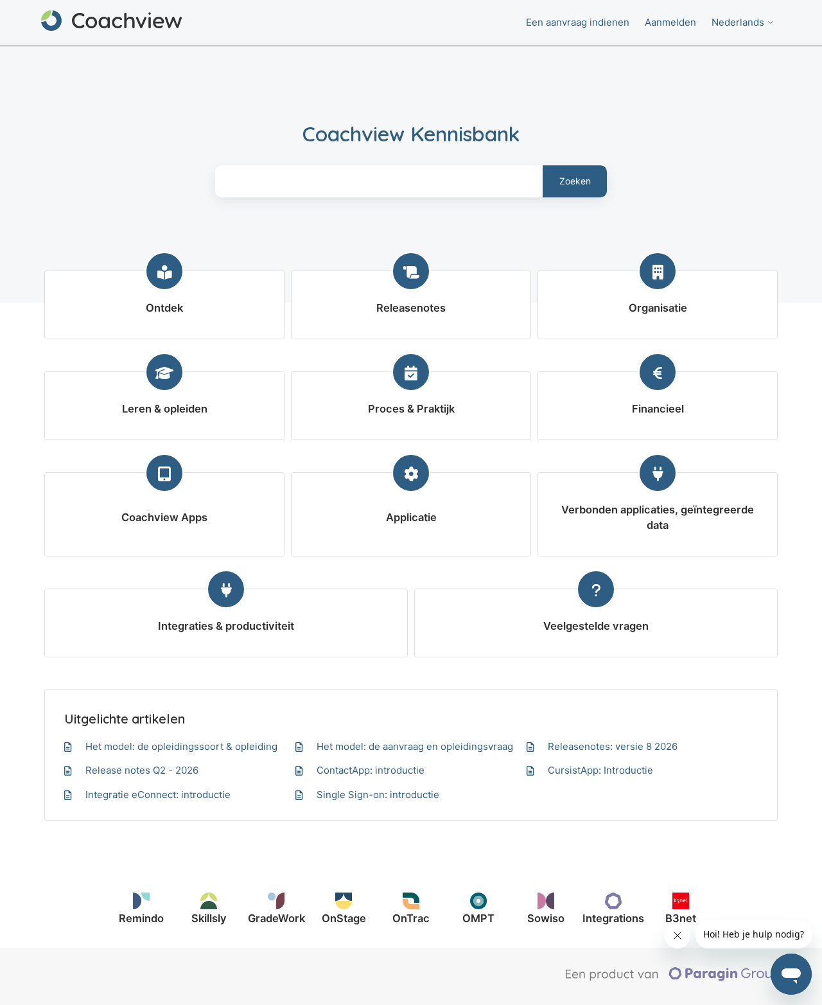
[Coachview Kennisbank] (111, 23)
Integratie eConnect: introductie (158, 794)
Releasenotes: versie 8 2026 (613, 746)
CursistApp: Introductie (600, 770)
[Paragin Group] (673, 978)
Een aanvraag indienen (577, 22)
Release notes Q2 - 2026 (141, 770)
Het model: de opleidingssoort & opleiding (181, 746)
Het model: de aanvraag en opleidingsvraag (415, 746)
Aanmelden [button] (670, 22)
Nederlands (739, 22)
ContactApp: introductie (370, 770)
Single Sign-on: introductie (378, 794)
